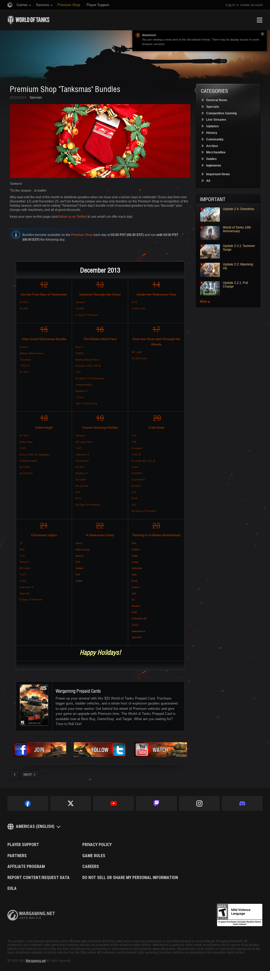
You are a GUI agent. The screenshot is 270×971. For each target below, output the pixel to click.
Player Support (23, 844)
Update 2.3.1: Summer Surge (239, 247)
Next (27, 774)
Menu (259, 20)
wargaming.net (31, 915)
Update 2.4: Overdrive (238, 209)
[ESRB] (240, 915)
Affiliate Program (26, 866)
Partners (17, 855)
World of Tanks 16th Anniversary (237, 229)
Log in (230, 5)
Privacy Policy (97, 844)
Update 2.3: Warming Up (238, 266)
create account (251, 5)
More (203, 301)
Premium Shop (82, 235)
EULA (12, 888)
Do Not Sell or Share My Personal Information (130, 877)
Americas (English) (35, 826)
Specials (36, 97)
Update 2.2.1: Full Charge (235, 284)
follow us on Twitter (72, 217)
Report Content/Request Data (38, 877)
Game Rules (93, 855)
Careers (90, 866)
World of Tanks (28, 20)
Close (262, 34)
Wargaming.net (36, 961)
